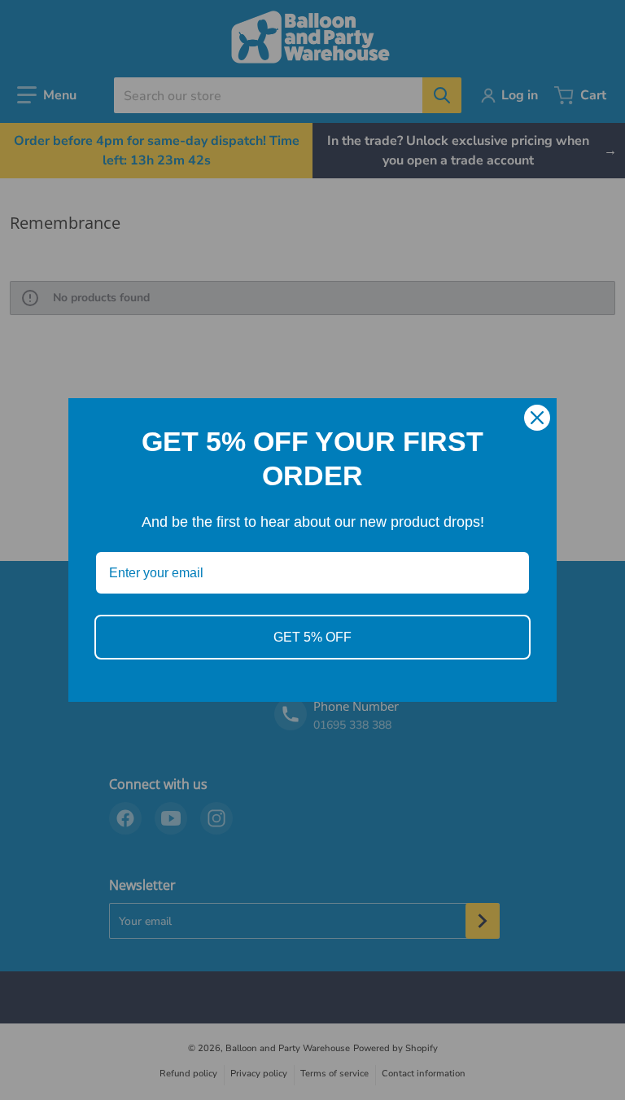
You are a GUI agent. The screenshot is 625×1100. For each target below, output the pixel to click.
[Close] (537, 417)
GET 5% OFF (312, 637)
